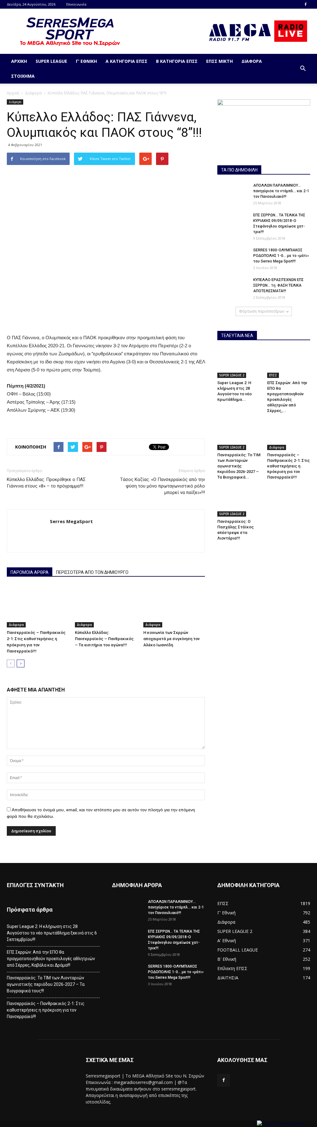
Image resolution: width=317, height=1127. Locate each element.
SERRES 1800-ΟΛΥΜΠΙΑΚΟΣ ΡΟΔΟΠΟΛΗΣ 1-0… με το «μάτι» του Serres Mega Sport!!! (281, 255)
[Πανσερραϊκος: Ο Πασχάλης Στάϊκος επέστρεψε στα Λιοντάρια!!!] (239, 502)
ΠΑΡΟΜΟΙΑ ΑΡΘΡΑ (30, 572)
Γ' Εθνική (226, 913)
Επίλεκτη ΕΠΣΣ (232, 968)
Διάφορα (251, 61)
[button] (302, 68)
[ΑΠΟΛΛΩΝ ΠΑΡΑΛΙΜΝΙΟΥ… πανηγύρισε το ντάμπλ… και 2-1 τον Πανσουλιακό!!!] (232, 193)
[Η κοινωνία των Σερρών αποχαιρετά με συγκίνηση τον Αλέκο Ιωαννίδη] (174, 606)
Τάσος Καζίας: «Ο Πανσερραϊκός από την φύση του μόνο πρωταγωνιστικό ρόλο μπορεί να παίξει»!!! (162, 486)
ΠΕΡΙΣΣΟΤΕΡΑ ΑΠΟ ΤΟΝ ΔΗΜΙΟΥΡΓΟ (92, 572)
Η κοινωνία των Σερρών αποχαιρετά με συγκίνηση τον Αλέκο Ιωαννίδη (171, 638)
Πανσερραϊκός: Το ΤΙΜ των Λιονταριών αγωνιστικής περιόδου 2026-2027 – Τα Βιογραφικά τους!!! (46, 984)
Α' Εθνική (226, 940)
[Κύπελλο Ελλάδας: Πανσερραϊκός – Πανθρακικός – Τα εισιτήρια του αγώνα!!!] (106, 606)
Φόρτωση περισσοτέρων (261, 311)
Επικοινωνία (76, 4)
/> (255, 1123)
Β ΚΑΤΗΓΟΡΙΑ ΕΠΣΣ (177, 61)
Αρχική (19, 61)
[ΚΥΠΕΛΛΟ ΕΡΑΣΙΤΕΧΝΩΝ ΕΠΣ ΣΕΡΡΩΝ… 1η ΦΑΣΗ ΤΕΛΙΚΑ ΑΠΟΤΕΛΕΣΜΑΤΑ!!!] (232, 288)
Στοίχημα (23, 76)
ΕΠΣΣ (273, 375)
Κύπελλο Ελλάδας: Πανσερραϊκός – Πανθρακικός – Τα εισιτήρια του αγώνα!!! (104, 638)
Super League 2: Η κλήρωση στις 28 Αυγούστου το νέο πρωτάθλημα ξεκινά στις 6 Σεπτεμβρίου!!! (52, 933)
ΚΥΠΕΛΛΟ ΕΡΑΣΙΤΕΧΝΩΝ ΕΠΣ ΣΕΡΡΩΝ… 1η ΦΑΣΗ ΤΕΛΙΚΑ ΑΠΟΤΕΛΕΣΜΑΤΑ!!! (278, 285)
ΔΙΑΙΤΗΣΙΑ (227, 978)
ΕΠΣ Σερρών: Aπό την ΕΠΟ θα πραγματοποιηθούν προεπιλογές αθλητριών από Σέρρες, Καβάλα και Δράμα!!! (51, 959)
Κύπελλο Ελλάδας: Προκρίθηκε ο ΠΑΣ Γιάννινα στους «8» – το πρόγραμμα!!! (46, 483)
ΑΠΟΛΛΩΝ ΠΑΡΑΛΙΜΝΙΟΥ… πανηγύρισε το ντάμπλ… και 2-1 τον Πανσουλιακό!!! (281, 191)
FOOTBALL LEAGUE (237, 950)
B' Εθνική (226, 959)
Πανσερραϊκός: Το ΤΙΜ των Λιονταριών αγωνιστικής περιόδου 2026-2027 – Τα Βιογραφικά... (238, 466)
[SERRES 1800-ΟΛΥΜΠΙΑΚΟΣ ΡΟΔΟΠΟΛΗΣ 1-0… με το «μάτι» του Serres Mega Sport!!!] (232, 258)
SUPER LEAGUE (51, 61)
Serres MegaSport (71, 521)
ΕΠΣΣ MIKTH (219, 61)
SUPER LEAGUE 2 (231, 375)
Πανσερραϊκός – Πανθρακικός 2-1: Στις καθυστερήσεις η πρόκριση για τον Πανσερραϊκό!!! (288, 466)
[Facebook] (305, 4)
